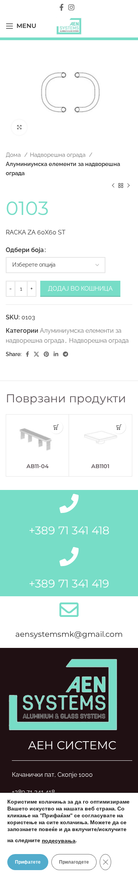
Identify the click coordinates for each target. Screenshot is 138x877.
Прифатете (28, 862)
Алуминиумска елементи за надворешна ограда (63, 169)
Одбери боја (25, 250)
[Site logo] (69, 25)
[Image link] (63, 693)
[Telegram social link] (66, 354)
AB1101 (100, 466)
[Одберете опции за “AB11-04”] (56, 427)
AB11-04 (37, 466)
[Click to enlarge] (19, 127)
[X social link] (36, 354)
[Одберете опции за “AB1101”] (119, 427)
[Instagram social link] (71, 7)
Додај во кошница (80, 288)
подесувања (59, 840)
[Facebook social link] (61, 7)
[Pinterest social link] (46, 354)
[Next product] (128, 185)
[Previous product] (113, 185)
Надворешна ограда (58, 154)
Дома (14, 154)
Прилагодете (74, 862)
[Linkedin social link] (56, 354)
